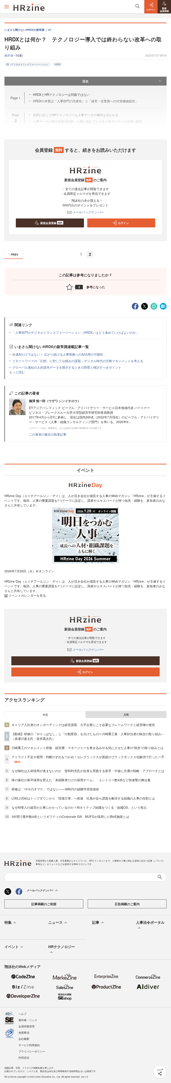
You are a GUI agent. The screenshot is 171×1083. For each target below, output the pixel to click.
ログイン (123, 223)
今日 (45, 715)
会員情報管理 (26, 1026)
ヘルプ (22, 1014)
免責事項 (23, 1032)
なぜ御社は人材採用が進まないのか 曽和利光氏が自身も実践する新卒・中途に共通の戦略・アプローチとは (88, 770)
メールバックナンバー (88, 212)
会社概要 (23, 1039)
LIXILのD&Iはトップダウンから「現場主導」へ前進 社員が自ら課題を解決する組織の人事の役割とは (83, 798)
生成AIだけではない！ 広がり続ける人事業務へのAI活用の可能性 (57, 354)
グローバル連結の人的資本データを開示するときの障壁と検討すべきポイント (66, 367)
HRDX (58, 64)
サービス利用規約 (29, 1045)
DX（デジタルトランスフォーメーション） (27, 64)
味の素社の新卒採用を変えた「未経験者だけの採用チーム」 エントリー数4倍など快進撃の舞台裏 (81, 780)
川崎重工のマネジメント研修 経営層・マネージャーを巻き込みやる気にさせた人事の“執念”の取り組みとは (87, 747)
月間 (126, 715)
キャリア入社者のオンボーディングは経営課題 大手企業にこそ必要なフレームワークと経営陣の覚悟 (83, 724)
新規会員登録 (51, 223)
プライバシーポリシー (31, 1051)
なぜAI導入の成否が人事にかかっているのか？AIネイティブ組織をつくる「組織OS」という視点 (79, 807)
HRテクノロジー (61, 946)
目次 (85, 81)
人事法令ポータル (150, 922)
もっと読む (17, 372)
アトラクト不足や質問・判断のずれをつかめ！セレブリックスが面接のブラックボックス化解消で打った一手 (88, 757)
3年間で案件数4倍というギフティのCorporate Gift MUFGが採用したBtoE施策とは (70, 816)
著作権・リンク (27, 1020)
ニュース (55, 922)
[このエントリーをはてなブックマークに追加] (163, 305)
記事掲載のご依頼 (43, 904)
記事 (95, 922)
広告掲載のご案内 (127, 904)
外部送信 (23, 1057)
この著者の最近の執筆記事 (47, 434)
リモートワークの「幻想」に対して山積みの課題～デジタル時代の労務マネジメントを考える (77, 361)
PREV (14, 254)
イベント (11, 946)
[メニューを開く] (6, 6)
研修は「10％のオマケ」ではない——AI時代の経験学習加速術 (55, 789)
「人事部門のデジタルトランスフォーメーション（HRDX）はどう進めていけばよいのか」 (75, 332)
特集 (8, 922)
